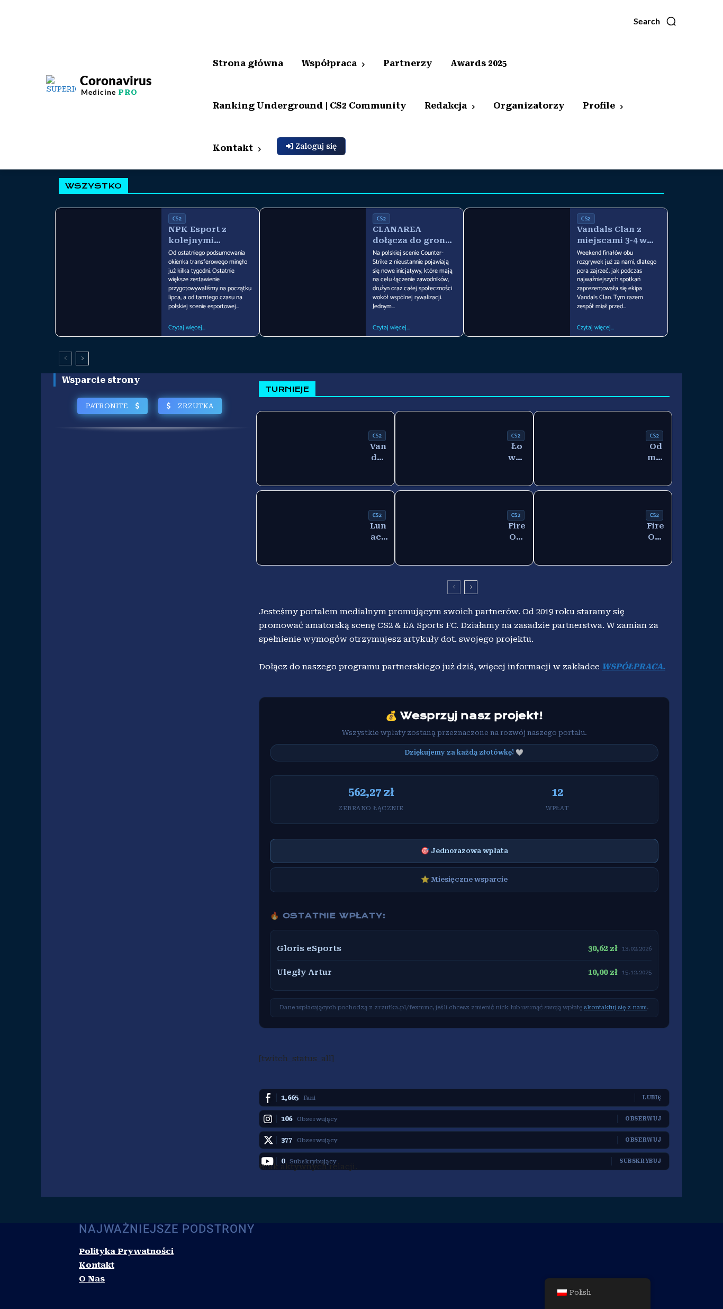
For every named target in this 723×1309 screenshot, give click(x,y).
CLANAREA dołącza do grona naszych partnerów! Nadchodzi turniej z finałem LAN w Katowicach (413, 235)
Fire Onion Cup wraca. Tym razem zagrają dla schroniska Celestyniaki (655, 532)
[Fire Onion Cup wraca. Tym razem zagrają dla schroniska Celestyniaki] (587, 528)
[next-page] (82, 358)
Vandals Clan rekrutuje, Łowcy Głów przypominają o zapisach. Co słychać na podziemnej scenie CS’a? (378, 452)
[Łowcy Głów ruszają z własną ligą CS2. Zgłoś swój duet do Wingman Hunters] (448, 448)
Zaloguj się (315, 146)
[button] (655, 21)
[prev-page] (65, 358)
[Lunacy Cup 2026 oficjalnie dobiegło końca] (310, 528)
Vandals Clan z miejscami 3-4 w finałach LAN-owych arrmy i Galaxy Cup (612, 235)
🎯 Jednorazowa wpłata (464, 851)
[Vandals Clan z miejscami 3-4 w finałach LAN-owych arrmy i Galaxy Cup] (517, 245)
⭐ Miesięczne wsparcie (464, 879)
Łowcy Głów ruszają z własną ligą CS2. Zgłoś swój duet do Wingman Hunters (517, 452)
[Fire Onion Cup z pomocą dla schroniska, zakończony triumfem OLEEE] (448, 528)
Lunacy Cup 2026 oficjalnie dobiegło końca (378, 532)
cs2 (177, 218)
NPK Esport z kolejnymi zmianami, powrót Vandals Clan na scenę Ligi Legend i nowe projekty (208, 235)
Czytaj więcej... (186, 328)
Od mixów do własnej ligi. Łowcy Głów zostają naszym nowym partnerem (656, 452)
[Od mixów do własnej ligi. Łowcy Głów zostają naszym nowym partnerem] (587, 448)
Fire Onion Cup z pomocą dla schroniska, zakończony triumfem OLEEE (517, 532)
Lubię (652, 1097)
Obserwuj (643, 1119)
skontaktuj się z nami (615, 1007)
